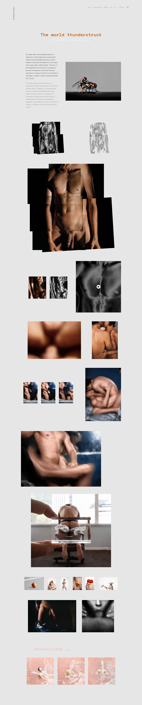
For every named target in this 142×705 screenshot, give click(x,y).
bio (111, 7)
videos (105, 7)
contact (121, 7)
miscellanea (97, 7)
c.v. (115, 7)
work (89, 7)
